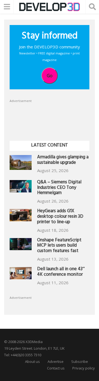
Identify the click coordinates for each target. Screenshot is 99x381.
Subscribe (79, 361)
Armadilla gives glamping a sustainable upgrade (63, 160)
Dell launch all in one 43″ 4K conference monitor (61, 272)
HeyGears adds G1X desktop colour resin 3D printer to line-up (60, 217)
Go (50, 76)
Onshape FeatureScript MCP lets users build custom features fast (59, 246)
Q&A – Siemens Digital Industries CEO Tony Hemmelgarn (59, 188)
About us (32, 361)
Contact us (56, 368)
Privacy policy (83, 368)
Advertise (56, 361)
